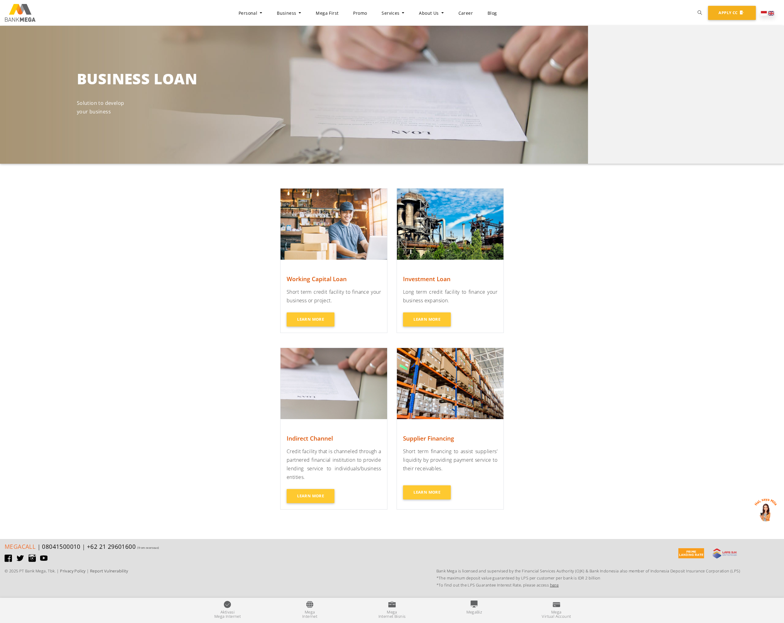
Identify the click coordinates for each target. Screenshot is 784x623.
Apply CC (728, 12)
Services (391, 13)
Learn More (310, 319)
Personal (249, 13)
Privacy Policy (73, 571)
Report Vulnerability (109, 571)
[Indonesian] (764, 12)
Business (287, 13)
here (554, 585)
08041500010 (61, 546)
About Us (429, 13)
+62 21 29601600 (111, 546)
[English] (771, 12)
